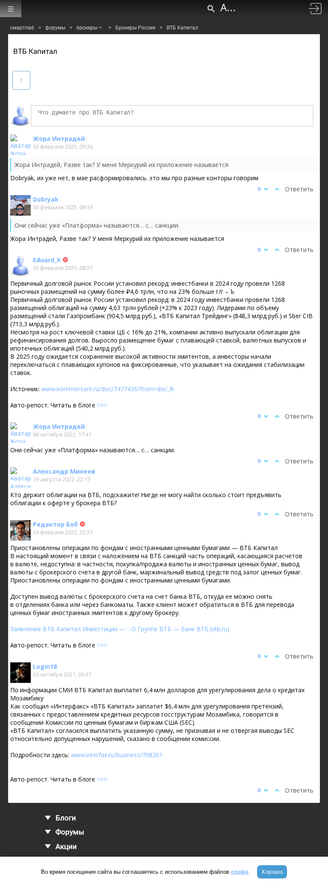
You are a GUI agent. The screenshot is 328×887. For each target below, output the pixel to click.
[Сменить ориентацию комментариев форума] (21, 80)
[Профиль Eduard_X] (20, 266)
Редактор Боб (55, 524)
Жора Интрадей (59, 139)
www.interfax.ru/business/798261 (117, 755)
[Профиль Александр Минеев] (20, 477)
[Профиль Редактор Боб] (20, 530)
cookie (240, 872)
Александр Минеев (64, 471)
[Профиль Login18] (20, 672)
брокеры (86, 28)
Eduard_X (47, 260)
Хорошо (272, 872)
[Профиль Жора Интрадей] (20, 145)
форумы (55, 28)
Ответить (299, 189)
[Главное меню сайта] (10, 9)
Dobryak (46, 199)
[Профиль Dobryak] (20, 205)
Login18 (45, 666)
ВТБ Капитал (182, 28)
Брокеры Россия (135, 28)
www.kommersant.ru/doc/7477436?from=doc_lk (107, 389)
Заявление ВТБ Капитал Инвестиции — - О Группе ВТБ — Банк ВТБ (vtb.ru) (119, 629)
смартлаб (22, 28)
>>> (102, 405)
